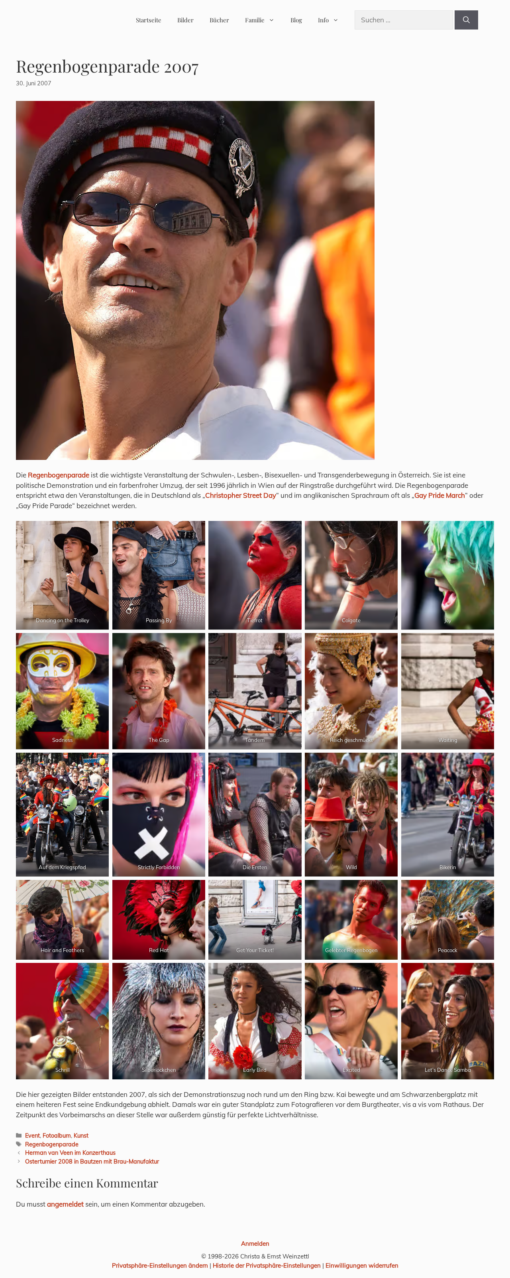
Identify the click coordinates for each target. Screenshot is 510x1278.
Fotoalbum (57, 1135)
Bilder (185, 20)
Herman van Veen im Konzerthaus (70, 1152)
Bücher (219, 20)
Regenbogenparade (58, 475)
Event (32, 1135)
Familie (255, 20)
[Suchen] (466, 20)
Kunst (81, 1135)
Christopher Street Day (240, 495)
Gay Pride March (439, 495)
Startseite (148, 20)
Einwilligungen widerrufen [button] (362, 1265)
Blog (296, 20)
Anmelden (255, 1243)
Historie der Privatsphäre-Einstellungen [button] (267, 1265)
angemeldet (65, 1204)
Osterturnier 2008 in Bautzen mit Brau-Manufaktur (92, 1161)
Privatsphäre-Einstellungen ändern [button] (160, 1265)
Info (323, 20)
